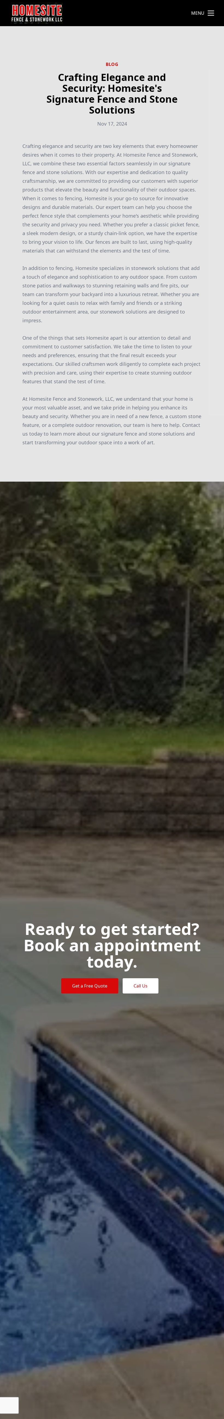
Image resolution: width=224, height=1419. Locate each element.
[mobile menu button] (210, 13)
